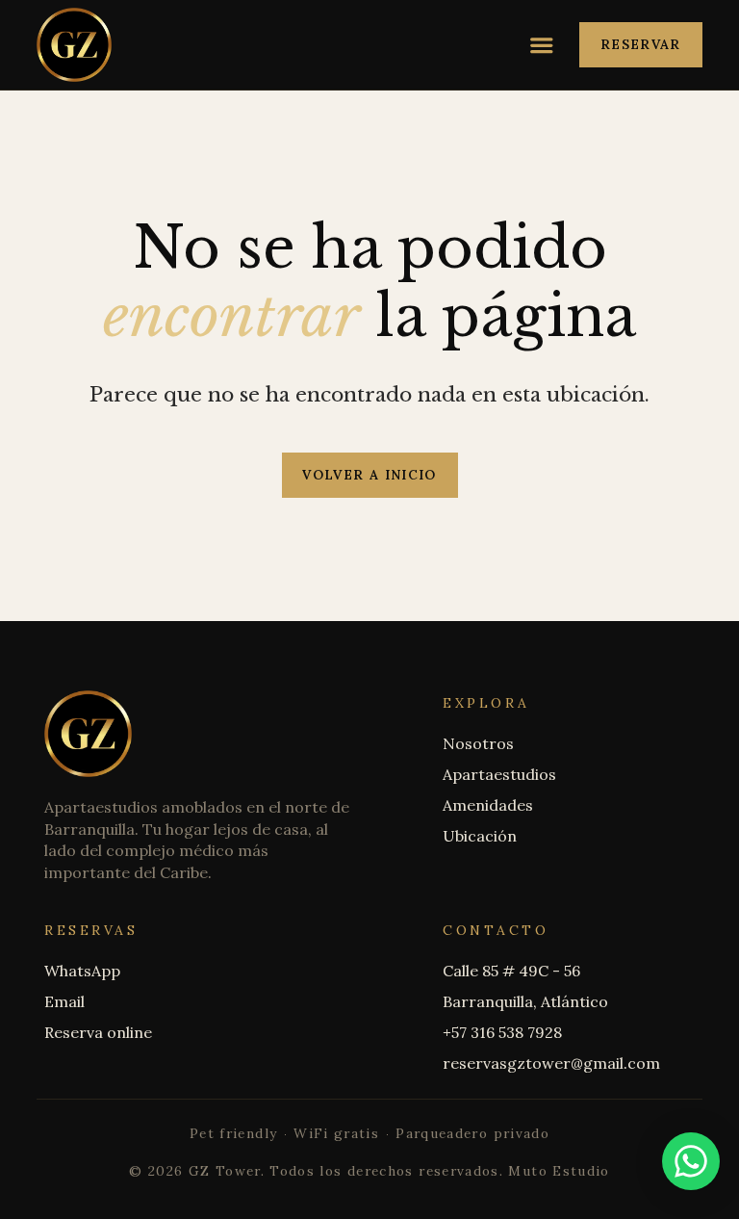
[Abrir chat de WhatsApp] (691, 1161)
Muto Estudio (558, 1171)
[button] (541, 45)
